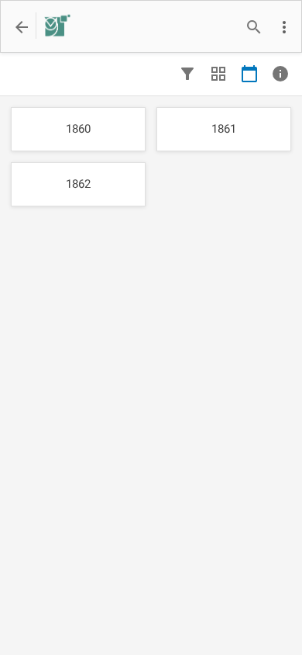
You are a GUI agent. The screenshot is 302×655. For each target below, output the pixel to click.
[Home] (53, 27)
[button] (284, 27)
